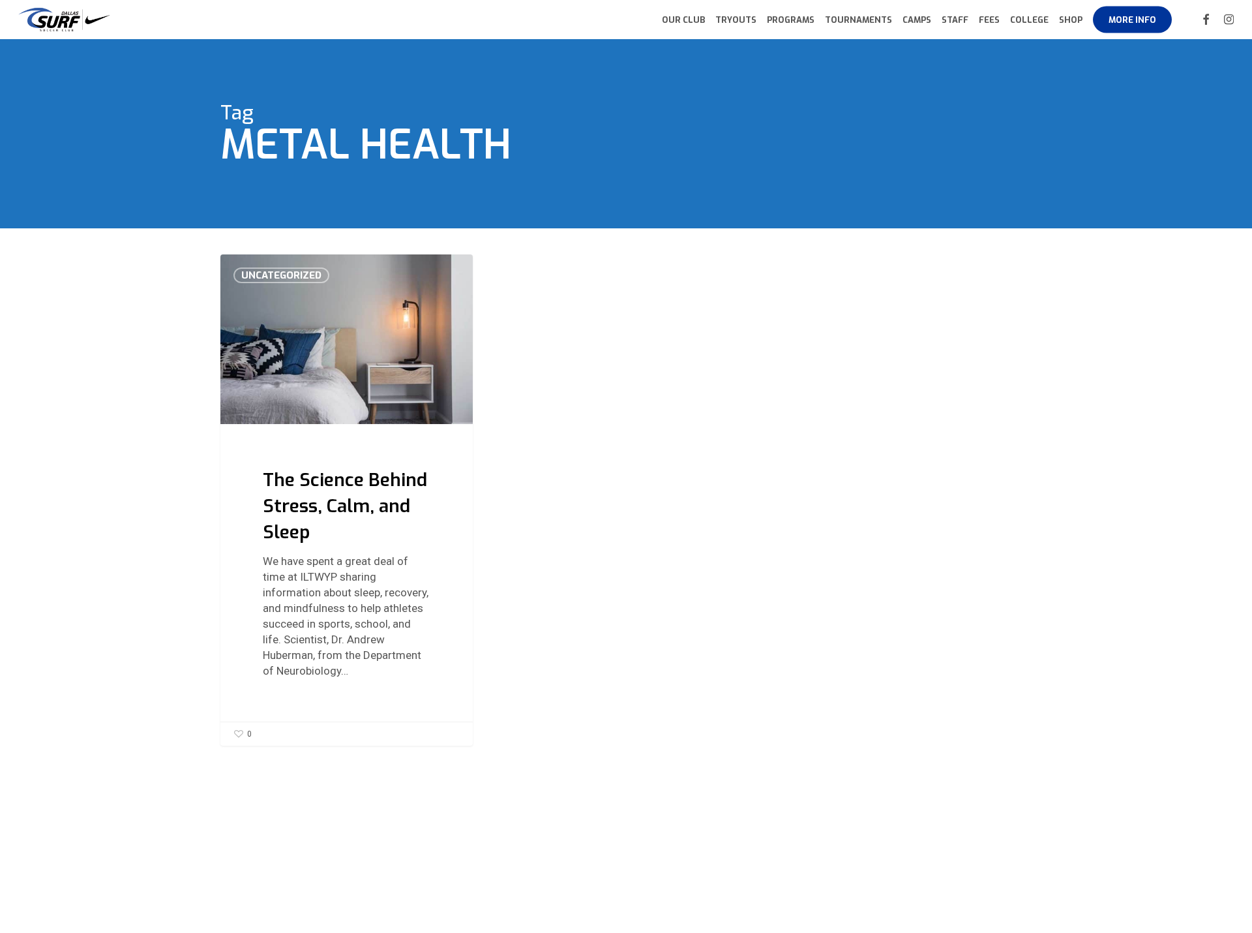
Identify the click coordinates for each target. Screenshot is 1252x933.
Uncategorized (281, 275)
